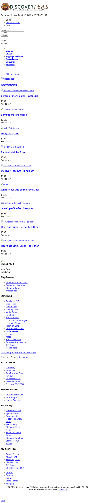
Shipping (10, 483)
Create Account (13, 22)
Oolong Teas (12, 309)
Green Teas (11, 306)
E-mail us (62, 489)
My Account (11, 456)
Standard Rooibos (14, 438)
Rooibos (10, 315)
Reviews (10, 376)
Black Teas (11, 304)
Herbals (9, 334)
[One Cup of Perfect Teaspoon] (16, 203)
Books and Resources (16, 285)
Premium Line (12, 325)
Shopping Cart (13, 459)
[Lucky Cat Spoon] (10, 128)
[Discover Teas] (24, 9)
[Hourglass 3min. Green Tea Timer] (18, 240)
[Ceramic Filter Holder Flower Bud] (17, 90)
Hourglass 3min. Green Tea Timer (20, 245)
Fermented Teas (13, 410)
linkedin (22, 352)
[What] (4, 184)
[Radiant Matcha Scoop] (12, 146)
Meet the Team (13, 381)
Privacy (9, 478)
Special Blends (12, 413)
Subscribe (23, 357)
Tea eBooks (11, 347)
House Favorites (13, 339)
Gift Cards (10, 345)
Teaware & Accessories (17, 282)
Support (10, 475)
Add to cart (6, 103)
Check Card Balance (15, 467)
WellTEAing (16, 323)
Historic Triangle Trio (21, 320)
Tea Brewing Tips (14, 373)
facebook (5, 352)
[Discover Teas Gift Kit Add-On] (16, 165)
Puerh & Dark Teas (15, 328)
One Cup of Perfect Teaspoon (17, 208)
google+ (14, 352)
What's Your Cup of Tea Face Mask (20, 189)
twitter (29, 352)
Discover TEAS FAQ (15, 384)
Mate (8, 336)
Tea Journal (11, 370)
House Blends (12, 317)
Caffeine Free (12, 331)
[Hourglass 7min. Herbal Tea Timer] (18, 221)
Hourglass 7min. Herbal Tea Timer (20, 226)
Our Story (10, 367)
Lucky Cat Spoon (10, 133)
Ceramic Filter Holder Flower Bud (19, 95)
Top (3, 500)
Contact (9, 472)
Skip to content (13, 74)
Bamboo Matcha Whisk (14, 114)
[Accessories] (7, 78)
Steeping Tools (13, 288)
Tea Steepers (12, 397)
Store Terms (12, 480)
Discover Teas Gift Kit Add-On (17, 170)
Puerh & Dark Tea (14, 394)
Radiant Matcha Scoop (13, 152)
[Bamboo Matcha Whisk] (13, 109)
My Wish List (12, 462)
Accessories (9, 85)
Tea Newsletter (13, 378)
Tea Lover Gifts (13, 301)
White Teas (11, 312)
